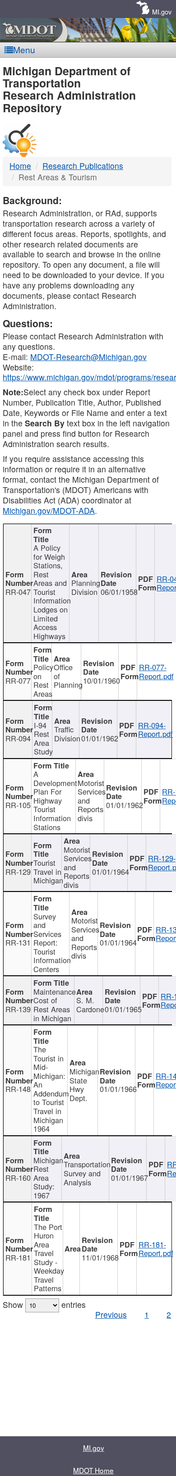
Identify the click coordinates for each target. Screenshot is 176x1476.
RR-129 (18, 871)
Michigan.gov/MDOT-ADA (49, 510)
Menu (24, 49)
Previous (111, 1314)
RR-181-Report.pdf (156, 1249)
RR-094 (18, 738)
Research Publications (82, 165)
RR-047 (18, 591)
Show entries (44, 1304)
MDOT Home (93, 1470)
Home (20, 165)
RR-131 (18, 942)
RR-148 (18, 1088)
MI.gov (161, 11)
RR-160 (18, 1177)
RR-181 (18, 1257)
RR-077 (18, 680)
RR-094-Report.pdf (155, 730)
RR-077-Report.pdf (156, 671)
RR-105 (18, 805)
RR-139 (18, 1009)
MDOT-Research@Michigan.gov (88, 356)
